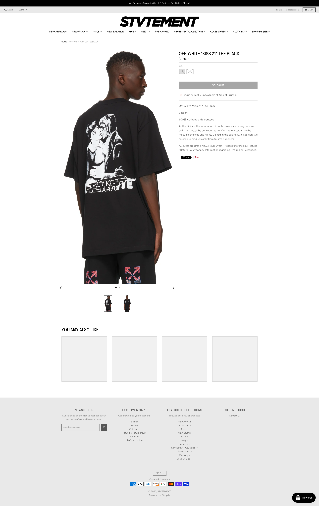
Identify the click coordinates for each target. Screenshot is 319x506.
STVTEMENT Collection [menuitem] (188, 31)
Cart (310, 9)
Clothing (183, 455)
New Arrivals (184, 421)
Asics (183, 429)
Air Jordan (183, 425)
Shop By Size (183, 458)
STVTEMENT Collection (183, 447)
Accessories (183, 451)
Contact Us (134, 436)
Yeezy (183, 440)
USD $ (21, 9)
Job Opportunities (134, 440)
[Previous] (61, 287)
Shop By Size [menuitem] (259, 31)
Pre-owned (184, 444)
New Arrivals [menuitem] (58, 31)
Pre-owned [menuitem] (162, 31)
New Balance (184, 432)
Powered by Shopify (159, 495)
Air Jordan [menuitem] (78, 31)
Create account (292, 9)
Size (180, 66)
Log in (279, 9)
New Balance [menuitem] (115, 31)
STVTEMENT (164, 491)
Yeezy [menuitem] (144, 31)
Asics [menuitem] (96, 31)
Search (134, 421)
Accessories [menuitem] (218, 31)
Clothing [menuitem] (239, 31)
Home (64, 42)
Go (104, 427)
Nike (183, 436)
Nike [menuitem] (131, 31)
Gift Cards (134, 429)
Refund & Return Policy (134, 432)
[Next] (173, 287)
